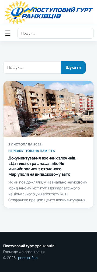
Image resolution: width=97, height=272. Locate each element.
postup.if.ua (28, 257)
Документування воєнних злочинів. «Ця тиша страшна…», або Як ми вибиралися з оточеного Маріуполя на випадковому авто (42, 166)
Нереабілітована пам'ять (31, 151)
